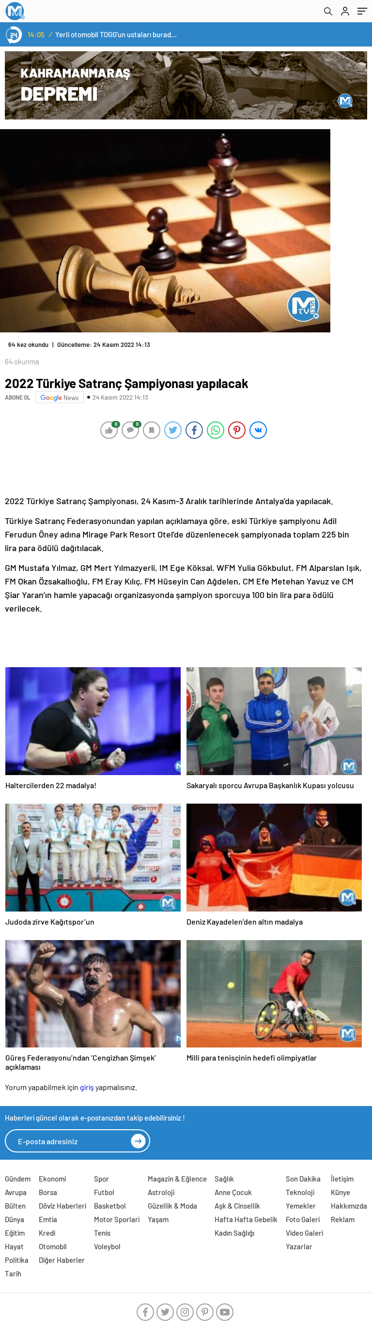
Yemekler (301, 1205)
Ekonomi (52, 1178)
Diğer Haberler (62, 1260)
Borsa (48, 1192)
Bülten (15, 1205)
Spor (101, 1178)
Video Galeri (304, 1232)
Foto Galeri (303, 1219)
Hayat (14, 1246)
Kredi (47, 1232)
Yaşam (158, 1219)
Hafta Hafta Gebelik (246, 1219)
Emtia (48, 1219)
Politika (17, 1260)
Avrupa (16, 1192)
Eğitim (15, 1232)
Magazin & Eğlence (177, 1178)
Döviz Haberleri (62, 1205)
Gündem (18, 1178)
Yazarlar (299, 1246)
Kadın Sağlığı (234, 1232)
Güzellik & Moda (172, 1205)
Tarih (13, 1273)
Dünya (14, 1219)
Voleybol (107, 1246)
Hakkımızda (349, 1205)
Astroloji (161, 1192)
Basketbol (110, 1205)
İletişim (342, 1178)
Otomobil (53, 1246)
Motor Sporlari (117, 1219)
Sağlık (224, 1178)
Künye (340, 1192)
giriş (87, 1087)
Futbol (104, 1192)
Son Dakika (303, 1178)
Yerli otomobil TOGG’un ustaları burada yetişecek (117, 34)
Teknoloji (300, 1192)
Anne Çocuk (233, 1192)
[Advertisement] (183, 466)
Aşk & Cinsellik (237, 1205)
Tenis (102, 1232)
